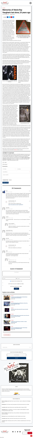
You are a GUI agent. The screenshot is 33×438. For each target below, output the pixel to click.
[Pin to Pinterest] (11, 17)
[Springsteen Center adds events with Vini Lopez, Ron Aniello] (7, 310)
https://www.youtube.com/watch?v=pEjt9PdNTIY (15, 204)
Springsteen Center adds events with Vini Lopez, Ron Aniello (19, 309)
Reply (29, 230)
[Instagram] (15, 432)
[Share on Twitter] (9, 17)
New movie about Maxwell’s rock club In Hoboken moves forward (15, 416)
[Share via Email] (13, 17)
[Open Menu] (30, 3)
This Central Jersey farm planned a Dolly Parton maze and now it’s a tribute (18, 404)
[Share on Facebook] (7, 17)
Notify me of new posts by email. (16, 286)
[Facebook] (13, 432)
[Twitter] (18, 432)
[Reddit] (20, 432)
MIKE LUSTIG (7, 14)
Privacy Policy (2, 437)
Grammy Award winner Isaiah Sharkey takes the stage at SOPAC (17, 407)
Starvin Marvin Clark (9, 230)
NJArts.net (15, 149)
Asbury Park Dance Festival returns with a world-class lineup (16, 418)
